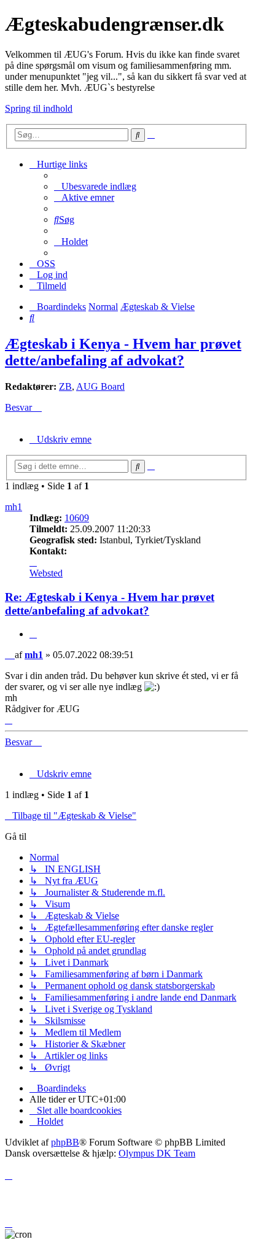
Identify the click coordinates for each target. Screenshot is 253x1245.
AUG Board (100, 386)
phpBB (65, 1142)
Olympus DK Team (157, 1153)
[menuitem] (95, 186)
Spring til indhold (38, 108)
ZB (65, 386)
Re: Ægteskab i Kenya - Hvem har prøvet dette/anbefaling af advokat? (109, 604)
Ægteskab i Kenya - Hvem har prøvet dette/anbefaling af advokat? (123, 352)
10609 (76, 518)
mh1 (13, 507)
